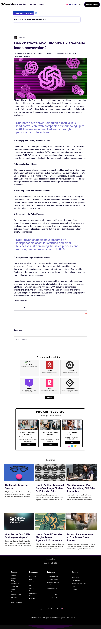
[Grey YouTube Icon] (55, 563)
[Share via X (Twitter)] (20, 307)
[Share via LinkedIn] (25, 307)
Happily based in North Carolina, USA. (49, 609)
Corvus (64, 617)
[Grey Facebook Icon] (48, 563)
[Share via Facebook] (15, 307)
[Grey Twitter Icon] (52, 563)
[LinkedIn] (45, 563)
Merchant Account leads (53, 598)
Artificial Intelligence (20, 300)
